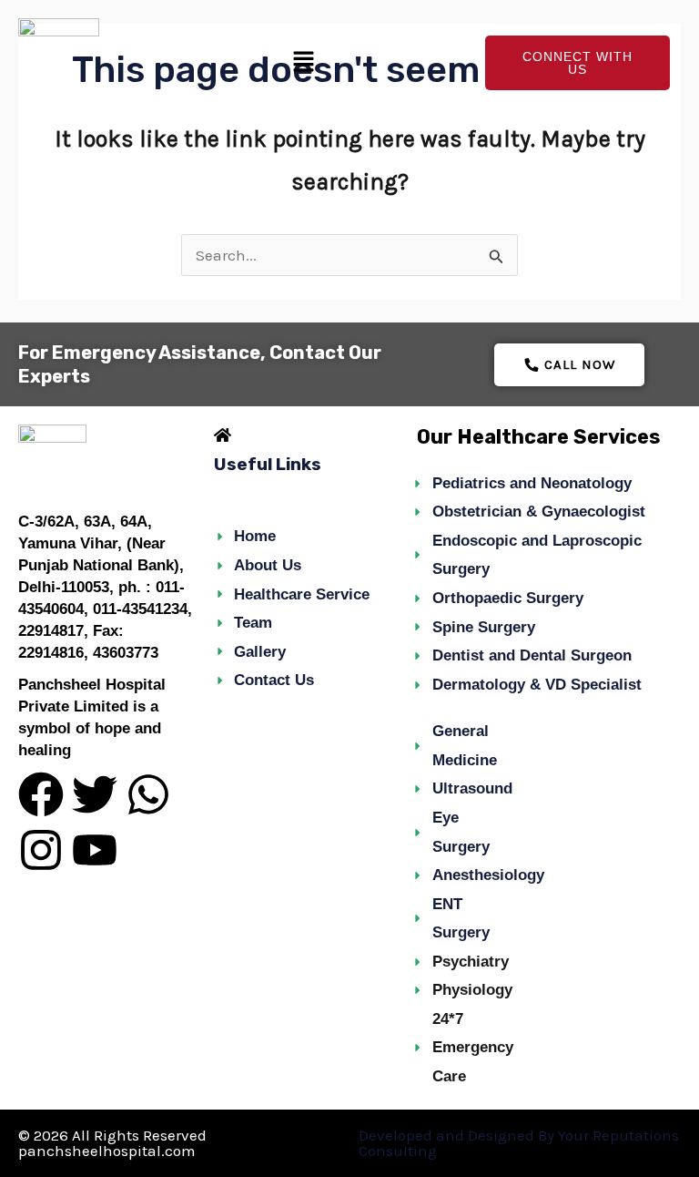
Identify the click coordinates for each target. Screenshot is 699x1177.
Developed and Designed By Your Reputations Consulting (519, 1143)
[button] (303, 63)
